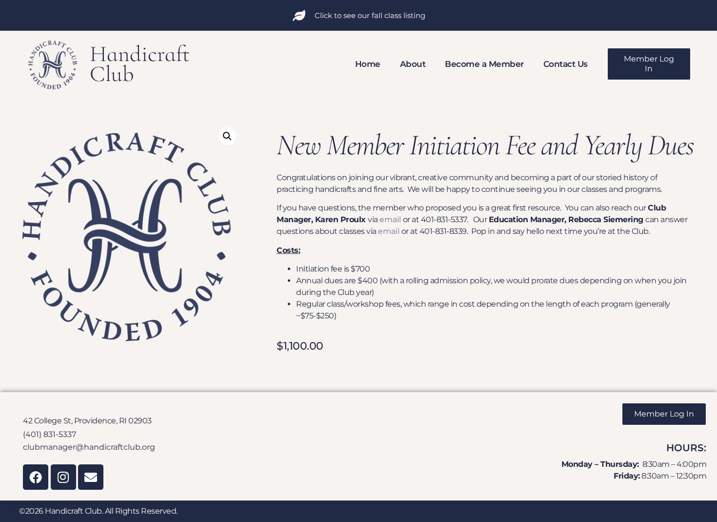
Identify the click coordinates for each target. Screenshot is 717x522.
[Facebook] (35, 477)
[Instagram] (63, 477)
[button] (227, 136)
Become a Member (484, 64)
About (413, 64)
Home (367, 64)
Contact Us (565, 64)
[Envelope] (90, 477)
